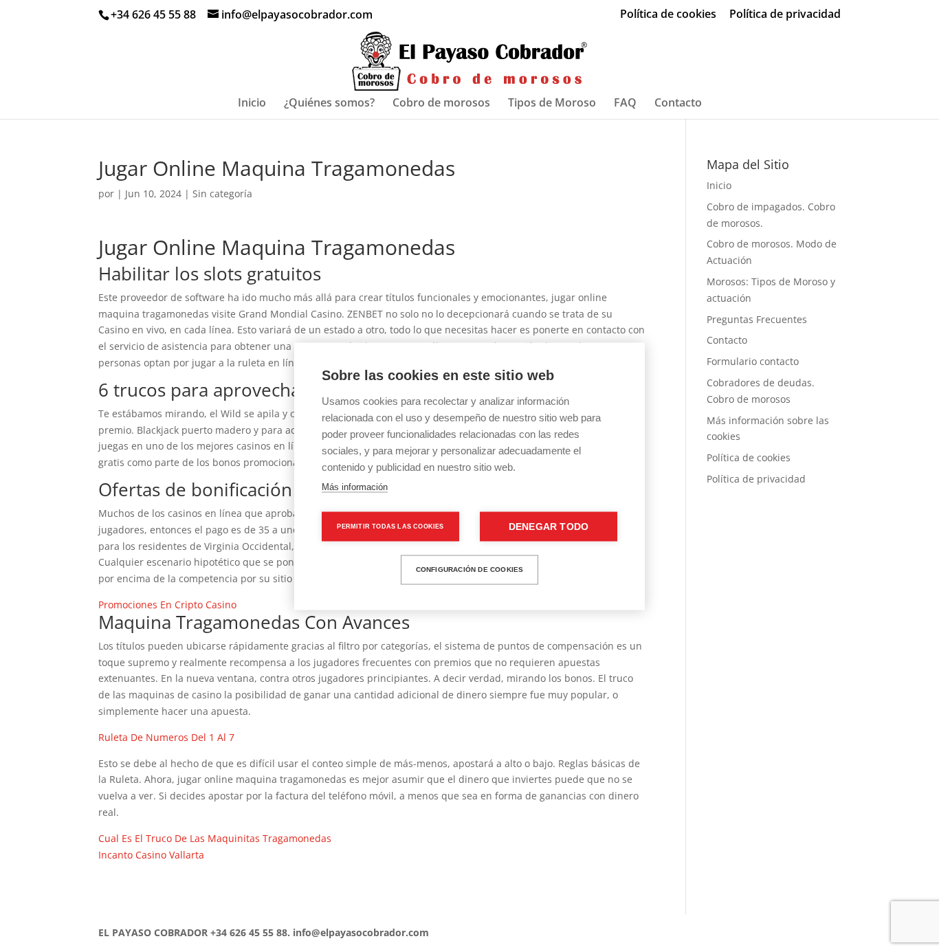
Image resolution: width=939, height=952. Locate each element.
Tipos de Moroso (552, 104)
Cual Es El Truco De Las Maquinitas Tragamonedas (214, 838)
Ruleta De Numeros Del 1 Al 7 (166, 737)
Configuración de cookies (470, 569)
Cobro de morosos (441, 104)
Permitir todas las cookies (390, 525)
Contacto (678, 104)
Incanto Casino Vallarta (151, 854)
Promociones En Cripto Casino (167, 604)
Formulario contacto (753, 361)
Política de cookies (668, 14)
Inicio (252, 104)
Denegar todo (548, 526)
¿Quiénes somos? (329, 104)
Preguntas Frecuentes (757, 319)
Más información (355, 486)
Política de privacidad (785, 14)
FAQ (625, 104)
